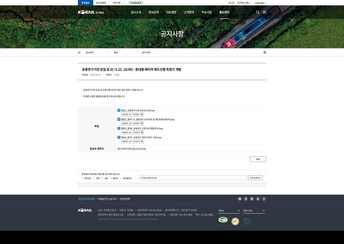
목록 (258, 159)
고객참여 (189, 12)
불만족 (115, 178)
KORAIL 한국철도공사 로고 (91, 12)
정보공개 (153, 12)
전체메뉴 (264, 12)
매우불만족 (127, 178)
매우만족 (87, 178)
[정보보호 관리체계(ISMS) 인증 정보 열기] (247, 221)
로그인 (231, 2)
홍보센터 (224, 12)
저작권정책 (125, 199)
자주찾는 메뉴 (243, 2)
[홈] (79, 52)
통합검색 (257, 12)
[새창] (240, 199)
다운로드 (125, 114)
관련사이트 (248, 210)
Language (259, 2)
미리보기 (136, 114)
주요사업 (206, 12)
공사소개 (136, 12)
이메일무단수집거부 (107, 199)
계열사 (221, 210)
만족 (97, 178)
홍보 (116, 52)
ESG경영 (171, 12)
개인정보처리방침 (86, 199)
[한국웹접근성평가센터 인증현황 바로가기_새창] (223, 221)
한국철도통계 (136, 2)
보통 (106, 178)
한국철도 (85, 2)
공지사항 (146, 52)
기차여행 (116, 2)
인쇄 (265, 52)
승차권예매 (101, 2)
